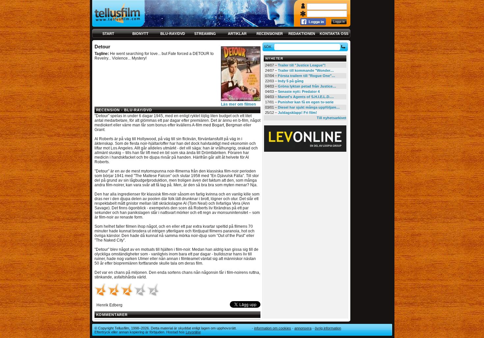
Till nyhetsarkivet (331, 118)
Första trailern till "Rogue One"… (306, 76)
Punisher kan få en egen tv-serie (306, 102)
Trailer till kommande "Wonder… (306, 70)
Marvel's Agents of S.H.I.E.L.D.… (306, 97)
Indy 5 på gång (291, 81)
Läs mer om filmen (238, 104)
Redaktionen (301, 34)
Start (108, 34)
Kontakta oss (334, 34)
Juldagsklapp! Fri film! (297, 113)
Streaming (205, 34)
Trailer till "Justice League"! (302, 65)
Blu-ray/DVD (172, 34)
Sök (267, 47)
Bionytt (140, 34)
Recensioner (269, 34)
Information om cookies (272, 328)
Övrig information (328, 328)
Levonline (193, 332)
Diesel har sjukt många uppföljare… (309, 107)
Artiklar (237, 34)
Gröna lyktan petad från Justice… (307, 86)
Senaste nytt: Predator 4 (299, 91)
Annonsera (302, 328)
